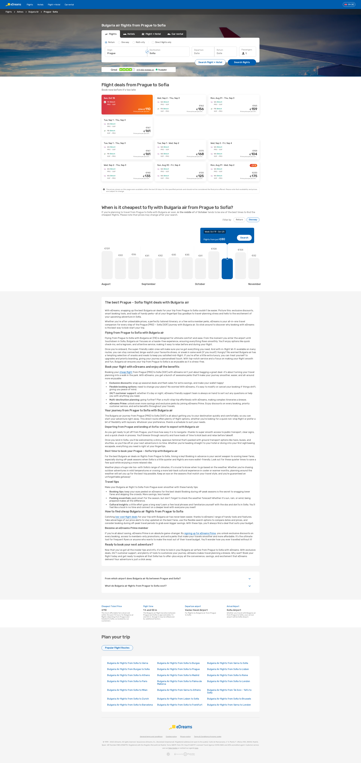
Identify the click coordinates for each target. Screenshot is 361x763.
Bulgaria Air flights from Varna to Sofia (227, 663)
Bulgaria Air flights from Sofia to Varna (127, 663)
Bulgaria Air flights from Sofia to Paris (127, 681)
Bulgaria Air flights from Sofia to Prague (178, 669)
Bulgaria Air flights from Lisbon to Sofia (178, 698)
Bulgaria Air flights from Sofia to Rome (227, 675)
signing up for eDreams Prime (200, 533)
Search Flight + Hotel (210, 62)
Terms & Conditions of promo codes (207, 737)
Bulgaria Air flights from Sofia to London (228, 681)
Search (244, 237)
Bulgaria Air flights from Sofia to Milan (127, 690)
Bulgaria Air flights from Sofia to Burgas (178, 663)
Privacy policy (185, 737)
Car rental (69, 5)
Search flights (242, 62)
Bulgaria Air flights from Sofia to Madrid (178, 675)
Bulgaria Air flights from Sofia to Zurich (128, 698)
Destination (155, 50)
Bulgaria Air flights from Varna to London (229, 704)
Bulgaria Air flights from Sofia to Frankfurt (179, 704)
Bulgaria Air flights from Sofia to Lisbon (228, 669)
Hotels (40, 5)
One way (253, 219)
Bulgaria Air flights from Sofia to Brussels (229, 698)
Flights (30, 5)
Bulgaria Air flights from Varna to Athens (179, 690)
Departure (198, 50)
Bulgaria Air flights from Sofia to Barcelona (130, 704)
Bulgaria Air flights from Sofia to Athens (128, 675)
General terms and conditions (151, 737)
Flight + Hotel (54, 5)
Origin (109, 50)
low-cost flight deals (126, 517)
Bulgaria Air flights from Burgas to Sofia (128, 669)
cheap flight (125, 372)
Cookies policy (171, 737)
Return (220, 50)
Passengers (247, 50)
